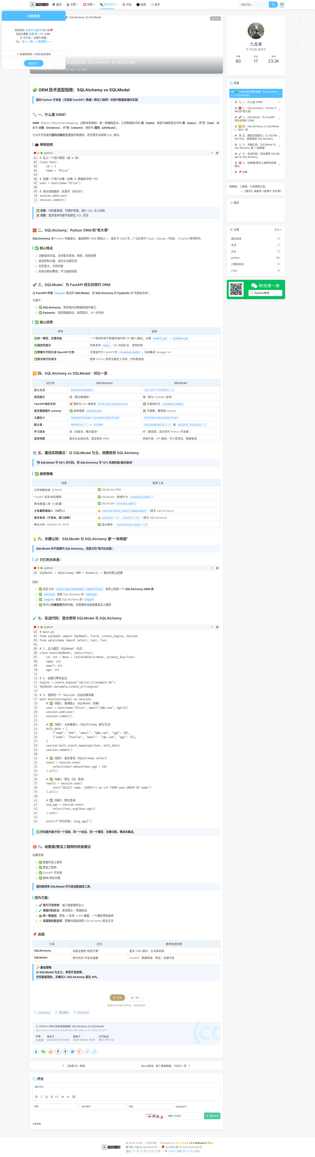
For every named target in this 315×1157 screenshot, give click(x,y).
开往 (129, 4)
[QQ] (36, 1052)
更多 (277, 229)
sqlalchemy (44, 1012)
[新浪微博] (51, 1052)
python (215, 18)
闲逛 (90, 4)
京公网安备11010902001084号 (183, 1146)
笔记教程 (64, 1012)
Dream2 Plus (205, 1142)
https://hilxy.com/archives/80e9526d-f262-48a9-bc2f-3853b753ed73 (71, 1030)
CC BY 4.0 (107, 1039)
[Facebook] (58, 1052)
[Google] (80, 1052)
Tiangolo (59, 293)
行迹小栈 (151, 1142)
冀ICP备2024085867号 (144, 1146)
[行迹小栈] (40, 4)
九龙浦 (39, 1039)
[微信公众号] (256, 289)
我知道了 (34, 63)
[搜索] (273, 4)
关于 (157, 4)
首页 (59, 4)
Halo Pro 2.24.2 (185, 1142)
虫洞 (143, 4)
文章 (73, 4)
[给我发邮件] (269, 70)
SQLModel (83, 1012)
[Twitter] (72, 1052)
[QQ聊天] (242, 70)
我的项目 (109, 4)
